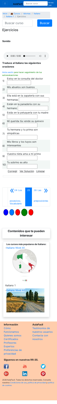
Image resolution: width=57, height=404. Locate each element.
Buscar (45, 23)
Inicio (5, 13)
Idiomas (27, 13)
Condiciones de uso (18, 382)
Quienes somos (12, 335)
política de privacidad (37, 382)
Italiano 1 (10, 16)
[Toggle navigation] (5, 3)
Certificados (11, 339)
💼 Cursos (15, 13)
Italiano (37, 13)
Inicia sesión (7, 72)
